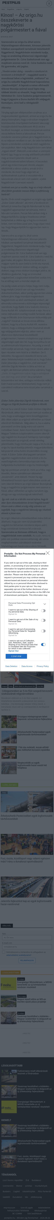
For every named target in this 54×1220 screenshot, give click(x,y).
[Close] (48, 554)
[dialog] (27, 610)
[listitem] (27, 604)
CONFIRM (16, 656)
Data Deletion (11, 666)
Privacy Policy (43, 666)
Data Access (27, 666)
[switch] (43, 610)
